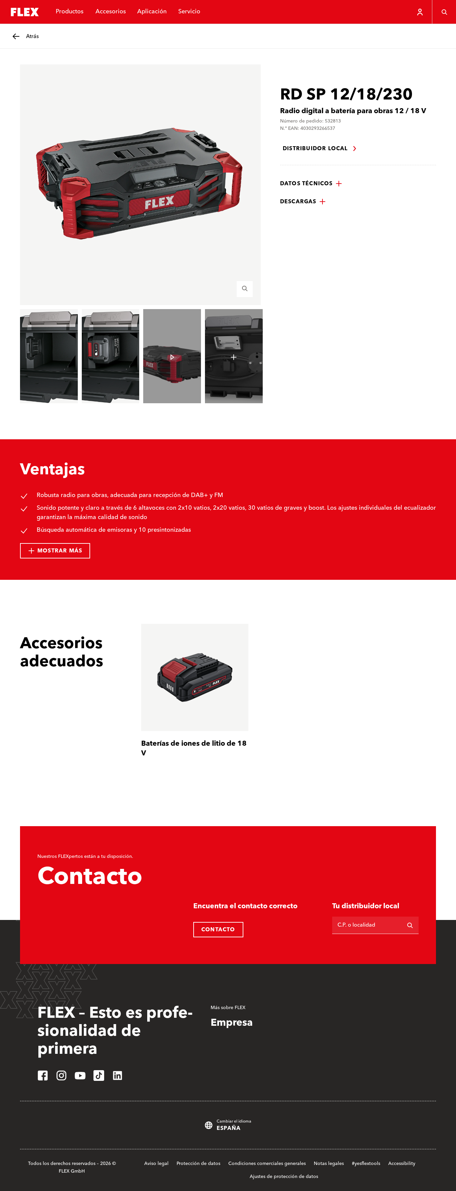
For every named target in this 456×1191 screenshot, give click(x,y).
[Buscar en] (410, 925)
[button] (311, 183)
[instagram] (61, 1075)
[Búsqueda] (444, 12)
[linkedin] (117, 1075)
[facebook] (42, 1075)
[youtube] (80, 1075)
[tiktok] (98, 1075)
